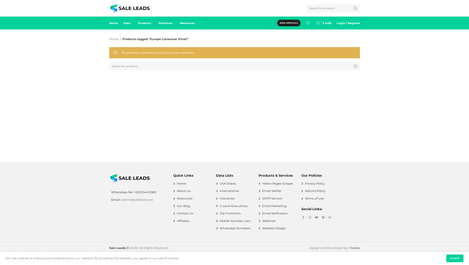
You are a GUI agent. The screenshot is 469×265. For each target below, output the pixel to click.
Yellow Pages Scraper (277, 183)
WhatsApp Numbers (235, 228)
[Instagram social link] (310, 217)
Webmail (269, 221)
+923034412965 (145, 192)
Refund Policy (315, 191)
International (229, 191)
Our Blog (183, 206)
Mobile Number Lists (235, 221)
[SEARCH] (355, 66)
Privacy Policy (315, 183)
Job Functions (230, 213)
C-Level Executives (233, 206)
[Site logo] (130, 8)
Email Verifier (272, 191)
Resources (184, 198)
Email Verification (275, 213)
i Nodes (354, 248)
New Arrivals (289, 23)
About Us (184, 191)
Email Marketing (274, 206)
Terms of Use (314, 198)
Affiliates (183, 221)
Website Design (274, 228)
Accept (455, 258)
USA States (228, 183)
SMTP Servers (272, 198)
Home (113, 39)
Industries (227, 198)
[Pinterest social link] (323, 217)
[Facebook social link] (303, 217)
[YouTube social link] (316, 217)
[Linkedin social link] (330, 217)
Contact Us (185, 213)
